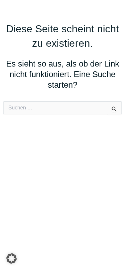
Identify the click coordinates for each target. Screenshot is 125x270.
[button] (11, 258)
